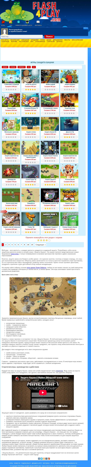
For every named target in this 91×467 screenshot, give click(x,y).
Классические (77, 40)
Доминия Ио (12, 179)
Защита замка (69, 203)
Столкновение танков (50, 108)
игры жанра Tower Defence (36, 267)
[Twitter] (42, 459)
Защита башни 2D (50, 132)
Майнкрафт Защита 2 (50, 227)
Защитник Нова (70, 108)
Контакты (38, 25)
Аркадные (25, 40)
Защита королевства (12, 156)
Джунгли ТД (70, 132)
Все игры (5, 40)
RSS (11, 25)
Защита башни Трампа (50, 156)
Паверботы (31, 203)
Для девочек (58, 40)
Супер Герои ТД (31, 179)
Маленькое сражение (12, 132)
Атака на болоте (31, 84)
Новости (19, 25)
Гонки (42, 40)
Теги (52, 463)
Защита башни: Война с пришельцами (31, 156)
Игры (3, 25)
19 (32, 245)
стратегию (59, 371)
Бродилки (35, 40)
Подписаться (26, 463)
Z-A (34, 67)
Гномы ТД (31, 227)
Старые (13, 67)
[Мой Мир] (46, 459)
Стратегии (51, 41)
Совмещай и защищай (11, 84)
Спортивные (40, 41)
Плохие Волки (70, 179)
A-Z (29, 67)
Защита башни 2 (50, 179)
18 (28, 245)
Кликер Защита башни (70, 227)
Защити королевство (70, 156)
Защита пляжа (31, 132)
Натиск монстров (11, 203)
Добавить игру (27, 25)
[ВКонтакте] (39, 459)
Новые (5, 67)
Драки (49, 40)
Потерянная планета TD (50, 203)
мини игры (15, 254)
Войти (86, 28)
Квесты (67, 40)
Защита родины (70, 84)
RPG (32, 41)
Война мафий (50, 84)
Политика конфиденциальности (66, 463)
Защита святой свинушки (11, 227)
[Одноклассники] (44, 459)
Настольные (24, 41)
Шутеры (59, 41)
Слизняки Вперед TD (31, 108)
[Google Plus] (49, 459)
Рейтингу (22, 67)
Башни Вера (12, 108)
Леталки (14, 41)
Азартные (5, 41)
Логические (15, 40)
